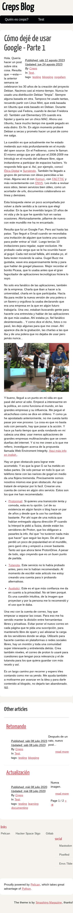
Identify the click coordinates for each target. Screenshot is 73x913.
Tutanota (14, 565)
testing (36, 77)
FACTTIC (58, 179)
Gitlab (49, 833)
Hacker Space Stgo (28, 833)
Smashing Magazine (49, 902)
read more (62, 751)
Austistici (14, 588)
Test (41, 19)
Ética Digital (11, 170)
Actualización (18, 772)
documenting (19, 807)
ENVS (39, 183)
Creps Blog (18, 7)
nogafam (60, 77)
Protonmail (15, 501)
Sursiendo (29, 170)
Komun (40, 179)
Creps (33, 68)
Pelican (5, 833)
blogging (47, 77)
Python (26, 888)
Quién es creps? (16, 19)
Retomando (16, 726)
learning (33, 803)
